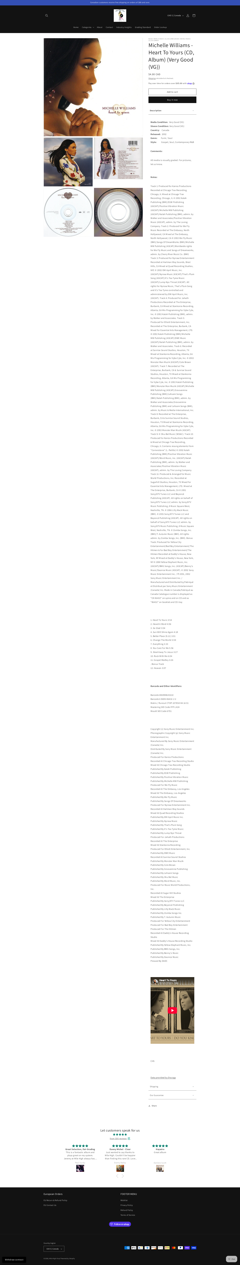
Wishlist (124, 1200)
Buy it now (172, 99)
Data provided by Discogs (163, 1077)
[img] (120, 1135)
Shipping (152, 78)
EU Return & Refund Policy (55, 1200)
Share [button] (154, 1105)
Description (156, 110)
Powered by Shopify (68, 1259)
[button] (47, 15)
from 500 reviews (118, 1138)
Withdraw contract (14, 1259)
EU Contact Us (50, 1205)
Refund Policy (127, 1210)
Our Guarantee (157, 1095)
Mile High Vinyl (54, 1259)
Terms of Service (128, 1215)
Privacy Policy (127, 1205)
